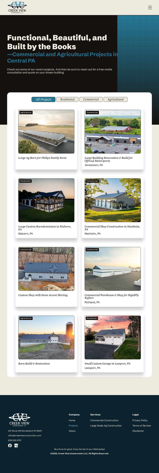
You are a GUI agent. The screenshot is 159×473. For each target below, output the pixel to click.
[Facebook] (10, 446)
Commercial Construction (104, 420)
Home (72, 420)
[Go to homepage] (17, 8)
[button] (150, 7)
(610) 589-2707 (14, 440)
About (72, 431)
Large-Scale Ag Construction (106, 425)
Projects (73, 425)
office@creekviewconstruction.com (24, 435)
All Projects (43, 99)
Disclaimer (138, 431)
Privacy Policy (140, 420)
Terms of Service (141, 425)
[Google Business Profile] (16, 446)
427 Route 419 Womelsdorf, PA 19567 (25, 431)
